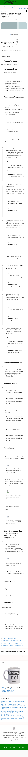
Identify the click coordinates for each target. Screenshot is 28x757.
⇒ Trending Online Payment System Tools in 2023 (12, 710)
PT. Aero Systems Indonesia (7, 645)
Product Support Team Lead (7, 643)
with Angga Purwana (9, 688)
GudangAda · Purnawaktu (11, 638)
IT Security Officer (5, 640)
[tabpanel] (14, 622)
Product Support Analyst (16, 640)
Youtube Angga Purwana (7, 691)
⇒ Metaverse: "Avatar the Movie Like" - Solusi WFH (13, 705)
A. (6, 11)
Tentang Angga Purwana (18, 747)
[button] (2, 2)
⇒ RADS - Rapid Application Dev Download (11, 715)
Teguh (16, 645)
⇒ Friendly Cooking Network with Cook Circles (12, 711)
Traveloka (20, 645)
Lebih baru (4, 657)
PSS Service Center (19, 643)
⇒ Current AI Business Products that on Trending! (12, 717)
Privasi (5, 7)
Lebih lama (23, 657)
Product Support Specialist (7, 642)
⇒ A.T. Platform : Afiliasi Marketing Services (11, 704)
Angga (3, 687)
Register (4, 693)
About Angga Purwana (13, 7)
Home (2, 7)
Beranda (3, 11)
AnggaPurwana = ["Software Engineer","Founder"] (12, 2)
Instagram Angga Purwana (8, 690)
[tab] (6, 605)
